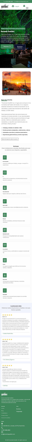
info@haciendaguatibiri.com (21, 1)
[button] (24, 5)
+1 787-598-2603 (9, 1)
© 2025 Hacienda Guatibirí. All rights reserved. (16, 440)
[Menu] (27, 8)
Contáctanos (2, 421)
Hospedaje (19, 411)
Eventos (18, 409)
